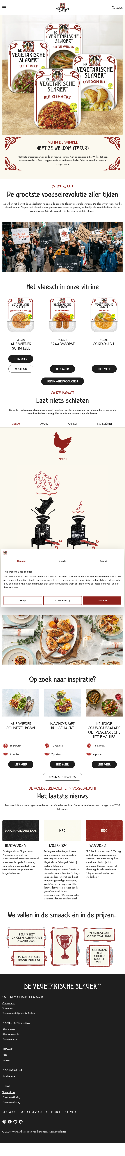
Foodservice (8, 1076)
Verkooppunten (10, 1038)
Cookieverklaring (11, 1102)
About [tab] (103, 561)
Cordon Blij (104, 343)
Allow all (102, 600)
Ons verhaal (8, 1003)
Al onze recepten (11, 1034)
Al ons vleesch (9, 1029)
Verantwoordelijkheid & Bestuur (18, 1012)
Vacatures (7, 1008)
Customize (60, 600)
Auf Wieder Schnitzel (21, 346)
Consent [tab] (21, 561)
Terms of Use (8, 1092)
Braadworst (62, 343)
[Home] (62, 7)
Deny (23, 600)
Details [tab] (62, 561)
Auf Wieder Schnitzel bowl (20, 725)
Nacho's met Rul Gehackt (62, 725)
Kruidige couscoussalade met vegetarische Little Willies (104, 730)
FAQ (4, 1055)
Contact (6, 1059)
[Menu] (4, 8)
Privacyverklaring (11, 1097)
